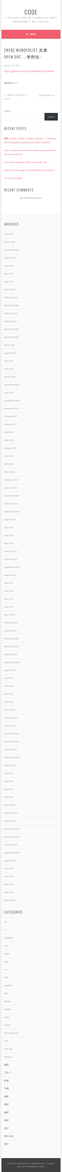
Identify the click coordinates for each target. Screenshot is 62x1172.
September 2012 (12, 662)
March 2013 (9, 614)
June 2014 (9, 535)
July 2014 (8, 527)
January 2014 (10, 551)
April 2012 (8, 701)
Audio (7, 953)
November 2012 (11, 646)
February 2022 (11, 313)
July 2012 (8, 678)
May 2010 (8, 884)
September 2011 (12, 757)
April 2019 (8, 392)
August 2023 (10, 257)
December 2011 (11, 733)
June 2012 (9, 685)
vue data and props (13, 178)
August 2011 (10, 765)
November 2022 (11, 305)
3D (5, 922)
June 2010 (9, 876)
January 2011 (10, 820)
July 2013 (8, 582)
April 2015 (8, 463)
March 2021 (9, 345)
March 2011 (9, 804)
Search (7, 110)
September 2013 (12, 567)
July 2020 (8, 360)
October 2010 (10, 844)
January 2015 (10, 487)
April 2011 (8, 797)
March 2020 (9, 376)
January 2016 (10, 448)
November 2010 (11, 836)
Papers (7, 1025)
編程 (6, 1112)
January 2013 (10, 630)
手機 (6, 1088)
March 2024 (9, 241)
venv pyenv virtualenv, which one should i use (25, 162)
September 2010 (12, 852)
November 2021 (11, 337)
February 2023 (11, 297)
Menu (33, 34)
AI (5, 929)
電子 (6, 1144)
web (15, 83)
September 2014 (12, 511)
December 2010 (11, 828)
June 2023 (9, 265)
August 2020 (10, 352)
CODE (31, 11)
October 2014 (10, 503)
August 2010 (10, 860)
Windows (8, 1056)
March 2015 (9, 471)
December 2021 (11, 329)
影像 (6, 1080)
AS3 (6, 945)
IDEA (6, 993)
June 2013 (9, 590)
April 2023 (8, 281)
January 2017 (10, 424)
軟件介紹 (8, 1136)
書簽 (6, 1104)
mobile (7, 1009)
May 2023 (8, 273)
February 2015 (11, 479)
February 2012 (11, 717)
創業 (6, 1064)
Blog (6, 961)
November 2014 (11, 495)
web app (8, 1048)
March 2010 (9, 900)
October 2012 (10, 654)
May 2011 (8, 789)
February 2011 (11, 812)
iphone (7, 1001)
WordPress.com (35, 1166)
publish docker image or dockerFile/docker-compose (29, 170)
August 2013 (10, 575)
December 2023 (11, 249)
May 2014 (8, 543)
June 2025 (9, 233)
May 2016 (8, 432)
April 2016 (8, 440)
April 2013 (8, 606)
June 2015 (9, 455)
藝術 (6, 1120)
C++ (6, 969)
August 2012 (10, 670)
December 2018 (11, 400)
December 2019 (11, 384)
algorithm (8, 937)
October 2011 (10, 749)
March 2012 (9, 709)
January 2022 (10, 321)
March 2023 (9, 289)
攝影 (6, 1096)
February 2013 (11, 622)
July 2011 (8, 773)
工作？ (7, 1072)
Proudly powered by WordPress (25, 1163)
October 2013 (10, 559)
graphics (8, 985)
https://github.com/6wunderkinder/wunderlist (29, 71)
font (6, 977)
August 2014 (10, 519)
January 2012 (10, 725)
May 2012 (8, 693)
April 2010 (8, 892)
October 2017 (10, 416)
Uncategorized (11, 1032)
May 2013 (8, 598)
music (7, 1017)
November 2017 (11, 408)
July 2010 (8, 868)
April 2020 (8, 368)
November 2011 (11, 741)
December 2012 (11, 638)
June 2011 (9, 781)
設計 (6, 1128)
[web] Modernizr (47, 95)
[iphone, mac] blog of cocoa (15, 97)
